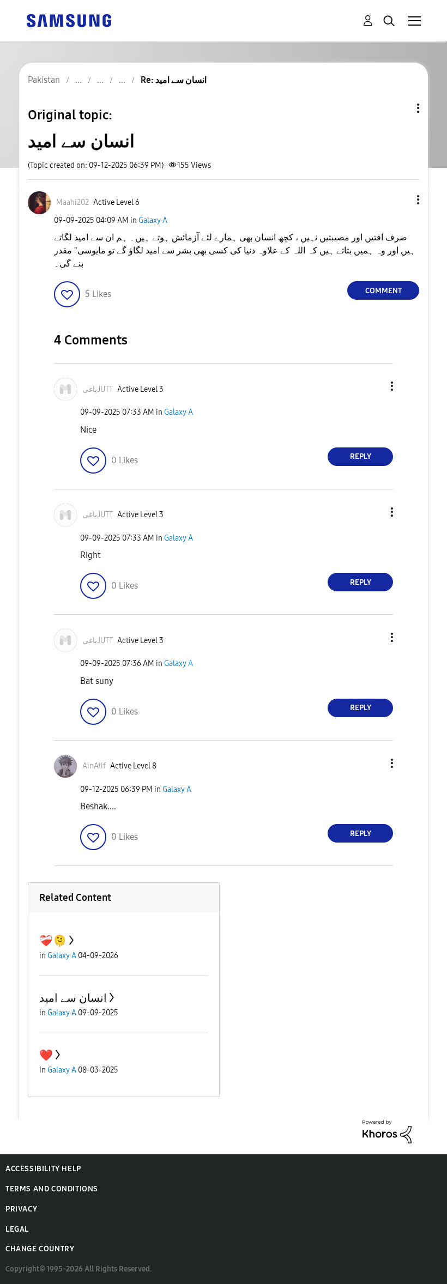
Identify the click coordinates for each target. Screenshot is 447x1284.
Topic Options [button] (399, 108)
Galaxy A (152, 220)
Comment (383, 290)
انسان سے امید (73, 997)
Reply (360, 456)
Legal (17, 1229)
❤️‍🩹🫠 (53, 940)
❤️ (46, 1055)
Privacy (21, 1209)
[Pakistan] (68, 20)
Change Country (39, 1248)
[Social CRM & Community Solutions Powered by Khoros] (387, 1131)
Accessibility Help (43, 1168)
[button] (400, 199)
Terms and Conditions (51, 1189)
